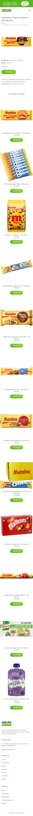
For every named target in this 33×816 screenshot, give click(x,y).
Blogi (2, 790)
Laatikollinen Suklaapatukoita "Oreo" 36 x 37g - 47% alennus (16, 492)
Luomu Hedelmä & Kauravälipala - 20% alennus (16, 700)
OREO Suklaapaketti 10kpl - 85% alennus (16, 184)
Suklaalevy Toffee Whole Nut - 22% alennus (16, 133)
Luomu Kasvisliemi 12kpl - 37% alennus (16, 648)
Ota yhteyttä (5, 793)
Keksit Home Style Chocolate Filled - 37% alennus (16, 338)
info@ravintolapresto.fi (8, 749)
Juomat (3, 759)
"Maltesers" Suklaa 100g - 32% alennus (16, 544)
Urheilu (3, 779)
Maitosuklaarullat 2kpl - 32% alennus (16, 389)
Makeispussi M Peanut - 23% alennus (16, 235)
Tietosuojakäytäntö (7, 800)
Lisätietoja (8, 72)
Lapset (3, 766)
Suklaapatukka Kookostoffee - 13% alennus (17, 286)
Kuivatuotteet (5, 763)
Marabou (20, 60)
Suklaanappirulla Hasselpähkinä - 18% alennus (16, 596)
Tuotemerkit (13, 60)
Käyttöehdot (5, 797)
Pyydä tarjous (25, 3)
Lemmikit (4, 769)
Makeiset (4, 772)
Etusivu (3, 23)
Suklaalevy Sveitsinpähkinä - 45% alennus (16, 440)
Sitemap (3, 803)
